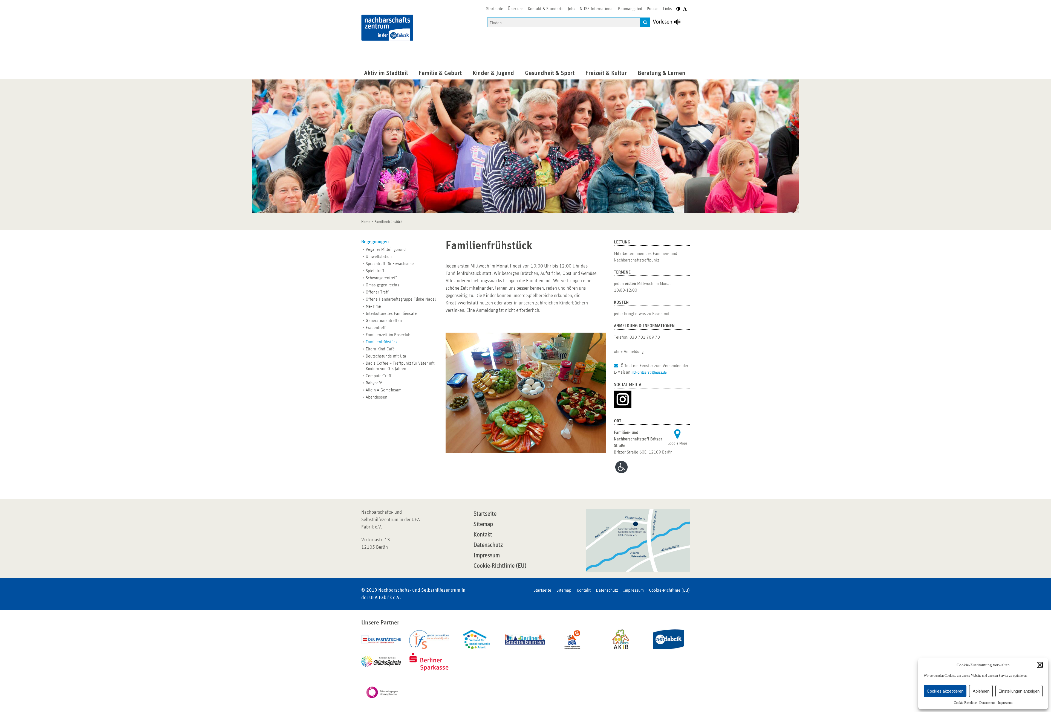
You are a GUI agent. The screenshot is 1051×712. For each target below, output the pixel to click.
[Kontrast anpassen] (678, 9)
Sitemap (483, 524)
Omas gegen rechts (382, 285)
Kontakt (482, 535)
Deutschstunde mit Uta (386, 356)
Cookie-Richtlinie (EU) (499, 566)
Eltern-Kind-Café (380, 349)
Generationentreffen (384, 320)
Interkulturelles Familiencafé (391, 313)
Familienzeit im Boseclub (388, 335)
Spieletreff (375, 271)
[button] (1040, 665)
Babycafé (374, 383)
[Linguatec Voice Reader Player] (670, 23)
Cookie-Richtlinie (965, 703)
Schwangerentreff (381, 278)
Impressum (1005, 703)
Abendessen (376, 397)
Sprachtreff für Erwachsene (390, 263)
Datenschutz (987, 703)
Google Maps (678, 443)
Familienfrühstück (381, 342)
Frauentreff (376, 328)
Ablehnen (981, 691)
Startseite (484, 514)
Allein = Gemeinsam (384, 390)
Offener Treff (377, 292)
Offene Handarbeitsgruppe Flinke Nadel (401, 299)
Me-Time (373, 306)
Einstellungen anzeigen (1019, 691)
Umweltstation (379, 256)
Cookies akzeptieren (945, 691)
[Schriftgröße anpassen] (685, 9)
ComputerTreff (378, 376)
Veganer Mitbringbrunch (387, 249)
